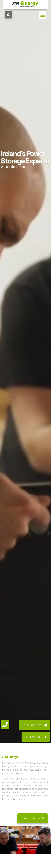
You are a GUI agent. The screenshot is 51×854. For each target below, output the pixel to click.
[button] (42, 15)
